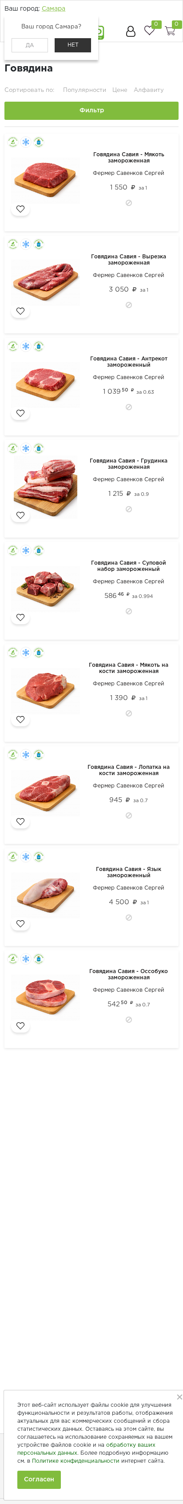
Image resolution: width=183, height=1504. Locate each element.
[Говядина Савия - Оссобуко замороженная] (47, 999)
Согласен (39, 1479)
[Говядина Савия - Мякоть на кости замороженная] (47, 693)
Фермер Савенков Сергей (128, 173)
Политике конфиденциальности (75, 1461)
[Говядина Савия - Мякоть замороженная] (47, 182)
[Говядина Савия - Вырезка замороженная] (47, 284)
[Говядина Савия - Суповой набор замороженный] (47, 591)
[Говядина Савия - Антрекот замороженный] (47, 386)
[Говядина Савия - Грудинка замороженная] (47, 488)
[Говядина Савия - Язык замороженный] (47, 897)
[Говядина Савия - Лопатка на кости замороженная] (47, 795)
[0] (149, 30)
